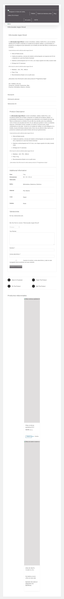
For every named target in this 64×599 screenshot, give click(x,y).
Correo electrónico (15, 254)
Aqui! (44, 78)
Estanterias (23, 85)
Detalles (37, 436)
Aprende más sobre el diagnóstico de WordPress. (31, 583)
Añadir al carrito (29, 436)
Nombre (12, 248)
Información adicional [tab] (13, 99)
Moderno (23, 87)
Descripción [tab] (11, 94)
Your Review (13, 231)
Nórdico (28, 87)
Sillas (28, 85)
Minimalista (17, 87)
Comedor (17, 85)
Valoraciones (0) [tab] (12, 103)
